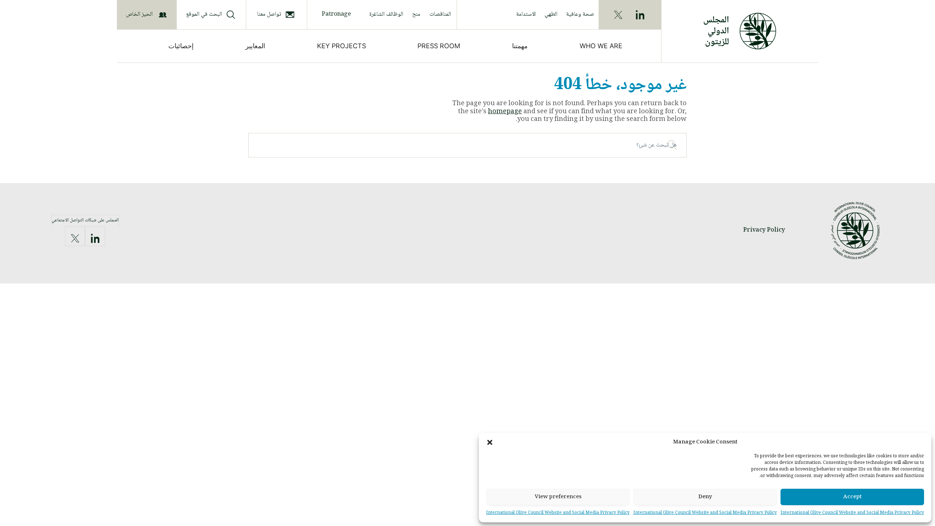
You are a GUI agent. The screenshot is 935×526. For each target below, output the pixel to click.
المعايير (255, 46)
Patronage (336, 14)
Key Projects (341, 46)
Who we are (601, 46)
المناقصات (440, 14)
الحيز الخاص (139, 14)
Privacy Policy (764, 230)
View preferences (558, 497)
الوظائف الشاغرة (386, 14)
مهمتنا (520, 46)
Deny (705, 497)
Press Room (438, 46)
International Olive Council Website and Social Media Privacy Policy (852, 513)
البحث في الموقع (204, 14)
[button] (489, 442)
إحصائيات (181, 46)
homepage (505, 111)
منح (416, 14)
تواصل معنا (269, 14)
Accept (852, 497)
